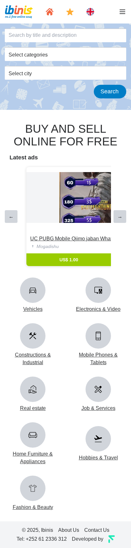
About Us (68, 530)
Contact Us (96, 530)
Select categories (28, 54)
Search (109, 91)
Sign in (65, 28)
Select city (20, 73)
